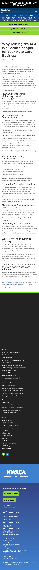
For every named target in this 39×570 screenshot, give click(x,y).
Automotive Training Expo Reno (11, 410)
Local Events (5, 402)
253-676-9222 (24, 2)
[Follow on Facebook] (3, 454)
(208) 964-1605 (7, 546)
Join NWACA (5, 417)
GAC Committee (7, 362)
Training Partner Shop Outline (11, 396)
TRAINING (31, 18)
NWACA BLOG (9, 500)
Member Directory (7, 428)
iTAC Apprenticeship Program (23, 20)
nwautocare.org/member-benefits (15, 282)
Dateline (4, 438)
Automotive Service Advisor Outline (12, 393)
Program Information (8, 385)
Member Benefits (7, 420)
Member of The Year (8, 373)
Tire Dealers (5, 430)
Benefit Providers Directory (10, 425)
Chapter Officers (7, 357)
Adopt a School (19, 18)
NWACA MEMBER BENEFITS (19, 24)
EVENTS (6, 20)
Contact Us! (22, 488)
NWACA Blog (6, 446)
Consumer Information (9, 443)
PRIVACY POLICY (8, 556)
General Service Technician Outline (12, 391)
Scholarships (6, 433)
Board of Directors (7, 355)
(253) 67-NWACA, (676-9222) (11, 522)
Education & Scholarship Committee (13, 360)
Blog (12, 59)
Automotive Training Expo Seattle (12, 405)
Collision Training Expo (9, 413)
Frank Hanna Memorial (9, 375)
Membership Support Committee (12, 365)
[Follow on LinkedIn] (7, 454)
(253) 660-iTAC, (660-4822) (11, 534)
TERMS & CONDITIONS (10, 559)
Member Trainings (7, 423)
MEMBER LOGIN (19, 33)
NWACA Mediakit (7, 448)
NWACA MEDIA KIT (11, 494)
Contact (4, 441)
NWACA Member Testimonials (11, 378)
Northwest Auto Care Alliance (11, 352)
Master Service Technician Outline (12, 388)
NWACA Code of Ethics (9, 370)
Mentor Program (7, 435)
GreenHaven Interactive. (12, 564)
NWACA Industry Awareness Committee (14, 368)
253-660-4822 (19, 5)
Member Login (11, 16)
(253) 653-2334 (7, 540)
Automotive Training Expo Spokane (12, 407)
